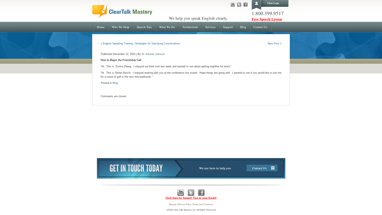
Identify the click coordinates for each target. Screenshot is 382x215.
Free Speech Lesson (267, 19)
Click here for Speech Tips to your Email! (191, 197)
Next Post (273, 43)
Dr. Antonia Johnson (153, 54)
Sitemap (172, 204)
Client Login (273, 3)
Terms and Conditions (203, 204)
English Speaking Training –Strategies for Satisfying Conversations (141, 43)
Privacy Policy (184, 204)
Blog (115, 82)
